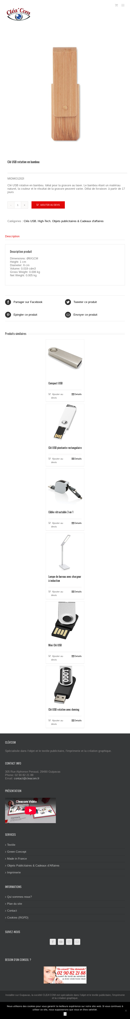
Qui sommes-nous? (19, 896)
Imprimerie (14, 872)
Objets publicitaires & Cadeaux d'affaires (78, 221)
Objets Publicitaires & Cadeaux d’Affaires (33, 865)
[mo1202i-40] (65, 93)
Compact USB (55, 383)
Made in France (17, 858)
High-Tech (44, 221)
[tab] (65, 236)
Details (78, 394)
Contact (12, 910)
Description (12, 236)
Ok (65, 1014)
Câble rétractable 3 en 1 (60, 512)
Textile (11, 844)
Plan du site (14, 903)
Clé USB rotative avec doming (63, 709)
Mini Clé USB (55, 645)
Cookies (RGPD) (17, 917)
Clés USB (30, 221)
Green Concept (16, 851)
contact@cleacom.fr (26, 778)
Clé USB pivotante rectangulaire (65, 448)
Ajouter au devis (50, 204)
